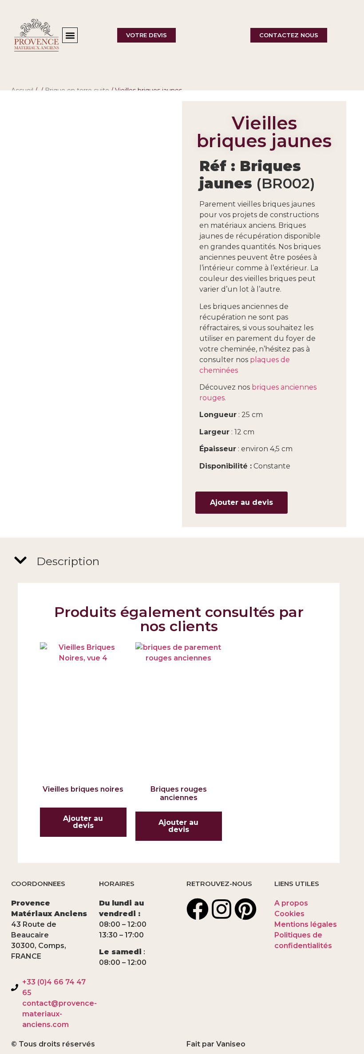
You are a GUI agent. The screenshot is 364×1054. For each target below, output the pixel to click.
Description (67, 561)
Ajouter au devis (241, 502)
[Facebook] (197, 909)
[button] (70, 35)
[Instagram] (221, 909)
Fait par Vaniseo (215, 1044)
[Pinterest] (245, 909)
